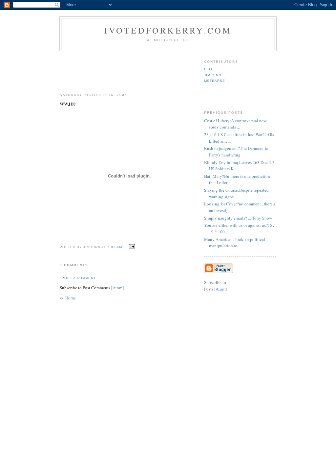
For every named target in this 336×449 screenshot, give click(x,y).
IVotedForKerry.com (168, 30)
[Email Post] (131, 246)
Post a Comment (79, 278)
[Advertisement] (180, 69)
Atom (117, 288)
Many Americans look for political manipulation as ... (234, 242)
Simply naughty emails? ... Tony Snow (238, 218)
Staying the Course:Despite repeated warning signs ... (236, 193)
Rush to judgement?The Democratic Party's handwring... (236, 151)
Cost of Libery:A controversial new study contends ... (235, 124)
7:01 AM (115, 247)
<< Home (68, 298)
